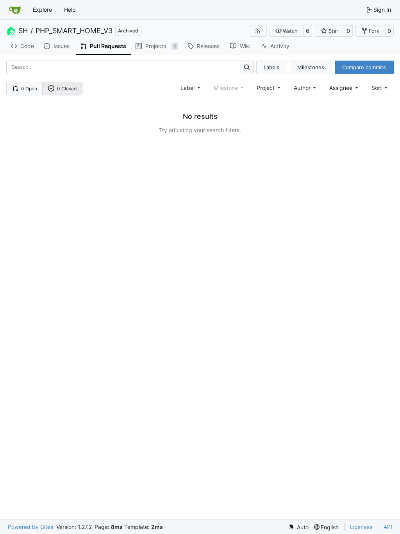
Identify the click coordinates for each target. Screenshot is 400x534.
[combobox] (191, 87)
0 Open (29, 88)
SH (23, 31)
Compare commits (364, 67)
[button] (287, 31)
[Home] (15, 10)
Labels (271, 67)
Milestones (310, 67)
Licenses (361, 526)
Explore (42, 9)
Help (70, 9)
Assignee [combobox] (340, 87)
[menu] (380, 87)
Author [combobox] (302, 87)
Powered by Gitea (31, 526)
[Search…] (247, 67)
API (388, 526)
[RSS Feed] (258, 31)
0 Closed (67, 88)
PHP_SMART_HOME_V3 (74, 31)
